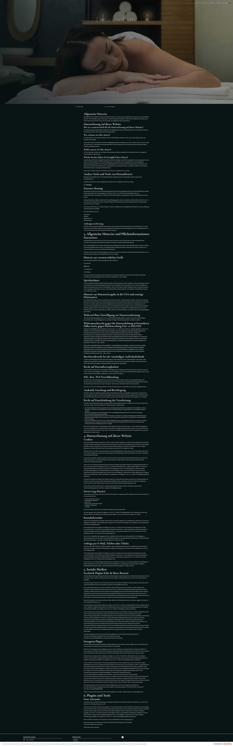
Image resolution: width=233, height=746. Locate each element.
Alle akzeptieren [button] (227, 743)
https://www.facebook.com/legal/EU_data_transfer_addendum (100, 636)
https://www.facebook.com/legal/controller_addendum (131, 621)
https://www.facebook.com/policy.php (114, 638)
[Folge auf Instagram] (123, 737)
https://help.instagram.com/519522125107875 (125, 687)
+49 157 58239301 (30, 740)
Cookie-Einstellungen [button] (218, 743)
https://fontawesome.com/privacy (94, 724)
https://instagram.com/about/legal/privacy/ (133, 691)
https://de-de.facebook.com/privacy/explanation (126, 597)
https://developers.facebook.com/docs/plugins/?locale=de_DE (113, 584)
